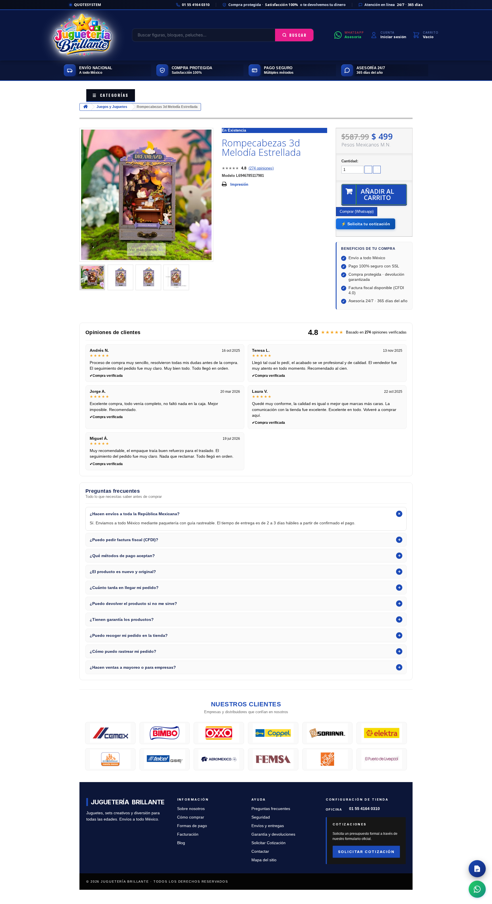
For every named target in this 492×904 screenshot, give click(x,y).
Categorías (111, 95)
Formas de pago (192, 826)
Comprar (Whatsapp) (357, 211)
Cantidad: (349, 161)
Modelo (228, 175)
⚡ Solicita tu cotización (365, 224)
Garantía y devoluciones (273, 834)
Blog (181, 843)
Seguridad (260, 817)
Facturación (187, 834)
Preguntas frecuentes (270, 809)
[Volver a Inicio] (85, 107)
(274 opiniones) (261, 168)
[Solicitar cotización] (477, 868)
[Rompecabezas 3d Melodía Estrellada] (92, 277)
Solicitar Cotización (268, 843)
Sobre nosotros (191, 809)
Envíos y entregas (267, 826)
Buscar (298, 35)
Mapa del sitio (263, 860)
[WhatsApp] (477, 889)
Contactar (260, 851)
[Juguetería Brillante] (83, 35)
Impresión (239, 184)
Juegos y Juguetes (112, 107)
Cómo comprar (190, 817)
